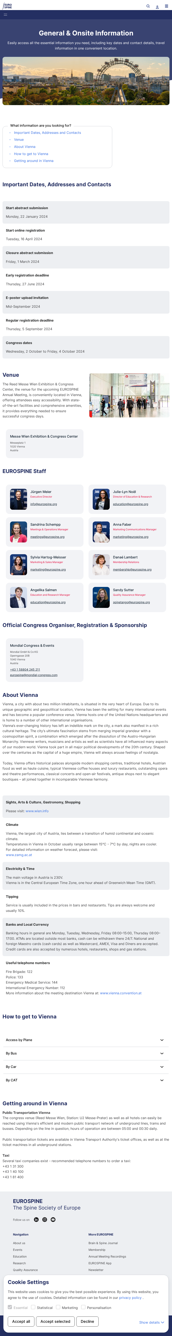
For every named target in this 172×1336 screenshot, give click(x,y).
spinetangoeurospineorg (131, 602)
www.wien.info (37, 811)
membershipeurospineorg (132, 569)
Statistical (45, 1308)
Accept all (21, 1321)
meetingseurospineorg (47, 536)
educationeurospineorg (130, 504)
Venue (19, 139)
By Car (11, 1067)
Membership (97, 1249)
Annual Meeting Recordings (107, 1256)
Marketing (70, 1308)
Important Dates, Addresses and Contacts (47, 132)
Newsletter (96, 1270)
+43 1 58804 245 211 (25, 669)
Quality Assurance (25, 1270)
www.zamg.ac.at (19, 855)
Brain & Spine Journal (103, 1243)
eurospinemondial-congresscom (33, 675)
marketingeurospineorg (131, 536)
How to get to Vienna (31, 154)
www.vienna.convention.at (121, 993)
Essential (21, 1308)
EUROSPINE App (100, 1263)
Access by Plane (19, 1040)
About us (19, 1243)
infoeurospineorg (43, 504)
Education (20, 1256)
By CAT (11, 1080)
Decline (87, 1321)
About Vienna (24, 147)
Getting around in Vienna (33, 161)
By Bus (11, 1053)
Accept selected (55, 1321)
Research (19, 1263)
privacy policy (131, 1298)
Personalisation (99, 1308)
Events (17, 1249)
